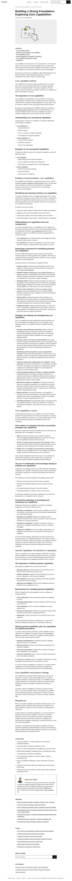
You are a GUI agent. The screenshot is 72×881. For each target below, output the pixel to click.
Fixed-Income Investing (31, 867)
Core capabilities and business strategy (26, 58)
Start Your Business (20, 872)
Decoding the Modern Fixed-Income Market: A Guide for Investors (34, 839)
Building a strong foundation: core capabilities (28, 52)
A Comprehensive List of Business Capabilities (29, 753)
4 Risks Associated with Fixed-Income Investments (30, 833)
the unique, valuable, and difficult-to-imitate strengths (29, 183)
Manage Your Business (44, 869)
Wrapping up (19, 60)
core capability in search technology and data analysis (39, 448)
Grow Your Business (43, 867)
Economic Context (20, 867)
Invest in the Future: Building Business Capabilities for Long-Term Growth (36, 748)
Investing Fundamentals (22, 869)
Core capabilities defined (22, 50)
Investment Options (33, 869)
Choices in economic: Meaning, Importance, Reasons (31, 805)
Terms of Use (30, 878)
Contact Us (18, 878)
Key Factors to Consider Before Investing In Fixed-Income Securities (35, 831)
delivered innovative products (31, 437)
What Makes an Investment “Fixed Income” (28, 846)
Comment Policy (60, 878)
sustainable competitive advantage (24, 110)
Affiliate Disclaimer (52, 878)
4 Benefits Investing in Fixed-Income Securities (29, 836)
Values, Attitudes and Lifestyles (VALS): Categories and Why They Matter (36, 807)
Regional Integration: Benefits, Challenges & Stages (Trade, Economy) (35, 802)
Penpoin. (4, 2)
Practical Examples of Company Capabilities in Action (31, 746)
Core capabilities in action (23, 54)
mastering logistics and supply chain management (37, 442)
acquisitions (20, 364)
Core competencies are (38, 231)
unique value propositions (27, 270)
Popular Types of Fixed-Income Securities (28, 844)
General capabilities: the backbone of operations (29, 56)
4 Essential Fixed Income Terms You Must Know (30, 841)
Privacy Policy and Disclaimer (40, 878)
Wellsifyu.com (47, 788)
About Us (24, 878)
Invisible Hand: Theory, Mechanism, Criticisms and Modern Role (34, 819)
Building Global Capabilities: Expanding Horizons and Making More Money (36, 751)
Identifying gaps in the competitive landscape (40, 272)
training (28, 333)
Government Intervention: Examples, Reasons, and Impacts (33, 821)
